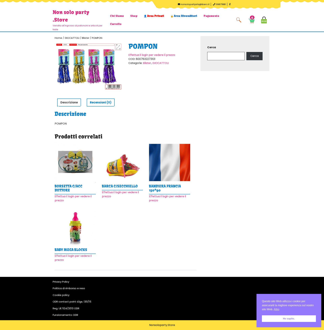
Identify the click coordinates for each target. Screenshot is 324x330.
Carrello (116, 24)
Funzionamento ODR (65, 315)
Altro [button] (276, 309)
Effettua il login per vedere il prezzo (151, 55)
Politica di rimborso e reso (69, 288)
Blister (85, 38)
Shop (133, 16)
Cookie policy (61, 295)
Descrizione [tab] (69, 102)
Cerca (211, 47)
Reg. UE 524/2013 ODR (66, 308)
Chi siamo (117, 16)
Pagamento (211, 16)
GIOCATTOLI (72, 38)
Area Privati (155, 16)
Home (58, 38)
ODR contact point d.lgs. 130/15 (72, 301)
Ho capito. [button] (289, 318)
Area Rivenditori (185, 16)
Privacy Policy (61, 281)
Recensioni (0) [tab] (100, 102)
